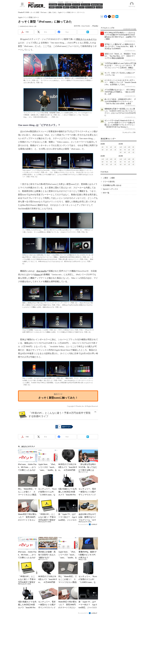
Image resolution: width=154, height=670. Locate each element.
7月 (107, 147)
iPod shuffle (41, 271)
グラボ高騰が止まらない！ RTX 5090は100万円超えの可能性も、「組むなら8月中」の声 (120, 92)
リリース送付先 (109, 182)
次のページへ (66, 427)
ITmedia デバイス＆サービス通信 (101, 16)
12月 (120, 147)
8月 (102, 147)
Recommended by (83, 524)
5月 (115, 147)
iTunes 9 (38, 274)
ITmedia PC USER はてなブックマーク (116, 16)
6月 (111, 147)
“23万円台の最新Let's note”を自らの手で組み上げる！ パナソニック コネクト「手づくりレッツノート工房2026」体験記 (120, 65)
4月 (102, 149)
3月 (107, 149)
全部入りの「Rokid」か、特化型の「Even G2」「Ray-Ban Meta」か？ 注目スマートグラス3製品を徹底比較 (120, 56)
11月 (125, 147)
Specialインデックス (110, 189)
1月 (115, 149)
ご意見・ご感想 (109, 178)
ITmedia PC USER (23, 12)
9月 (133, 147)
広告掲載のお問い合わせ (112, 185)
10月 (129, 147)
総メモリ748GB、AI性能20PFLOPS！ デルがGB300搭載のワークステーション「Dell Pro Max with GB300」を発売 (120, 101)
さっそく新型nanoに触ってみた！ (58, 397)
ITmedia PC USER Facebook (105, 16)
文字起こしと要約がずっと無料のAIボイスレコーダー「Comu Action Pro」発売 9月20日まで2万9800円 (120, 46)
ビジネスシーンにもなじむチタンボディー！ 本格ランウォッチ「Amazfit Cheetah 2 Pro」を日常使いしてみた (120, 82)
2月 (111, 149)
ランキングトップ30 (128, 132)
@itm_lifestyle (109, 16)
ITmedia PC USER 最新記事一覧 (113, 16)
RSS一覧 (106, 193)
